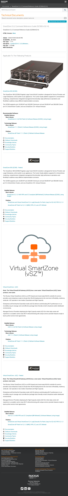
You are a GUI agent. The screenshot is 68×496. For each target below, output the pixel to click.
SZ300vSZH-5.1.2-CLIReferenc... (19, 43)
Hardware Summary (6, 460)
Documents (5, 6)
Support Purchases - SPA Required (9, 462)
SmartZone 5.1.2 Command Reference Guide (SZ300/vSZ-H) (30, 6)
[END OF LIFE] (34, 75)
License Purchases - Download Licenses (11, 452)
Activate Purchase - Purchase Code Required (12, 464)
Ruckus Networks (34, 481)
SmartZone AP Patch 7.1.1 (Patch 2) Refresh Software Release (26, 133)
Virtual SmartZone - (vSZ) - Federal (13, 375)
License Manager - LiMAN (7, 451)
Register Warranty (39, 450)
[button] (65, 10)
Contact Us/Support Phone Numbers (44, 470)
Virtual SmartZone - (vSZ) (10, 287)
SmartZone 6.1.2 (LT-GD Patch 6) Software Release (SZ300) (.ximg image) (29, 119)
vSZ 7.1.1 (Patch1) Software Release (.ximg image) (23, 335)
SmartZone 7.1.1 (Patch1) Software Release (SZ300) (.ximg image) (27, 127)
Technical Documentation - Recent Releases (46, 460)
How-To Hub (38, 461)
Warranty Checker (39, 451)
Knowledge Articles (10, 142)
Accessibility (35, 492)
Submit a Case (4, 465)
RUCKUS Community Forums (42, 462)
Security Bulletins (10, 147)
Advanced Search (39, 458)
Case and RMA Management (8, 461)
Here (14, 33)
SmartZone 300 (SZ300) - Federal (13, 167)
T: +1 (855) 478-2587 (34, 485)
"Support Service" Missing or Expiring (44, 452)
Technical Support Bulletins (41, 464)
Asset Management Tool (7, 458)
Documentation (9, 138)
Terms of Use (20, 492)
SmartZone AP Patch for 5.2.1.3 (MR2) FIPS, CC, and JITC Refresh (27, 205)
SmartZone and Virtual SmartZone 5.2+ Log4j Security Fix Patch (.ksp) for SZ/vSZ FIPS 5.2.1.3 (35, 202)
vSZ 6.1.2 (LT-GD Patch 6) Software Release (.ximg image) (25, 327)
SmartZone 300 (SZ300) (10, 91)
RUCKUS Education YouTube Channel (44, 465)
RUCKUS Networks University (42, 466)
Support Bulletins (10, 149)
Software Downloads (11, 140)
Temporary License (6, 454)
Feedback (37, 471)
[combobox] (31, 10)
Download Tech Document (58, 21)
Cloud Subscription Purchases (8, 466)
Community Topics (10, 145)
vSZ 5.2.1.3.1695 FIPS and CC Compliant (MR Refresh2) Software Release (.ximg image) (34, 415)
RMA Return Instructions (41, 454)
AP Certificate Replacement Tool (9, 459)
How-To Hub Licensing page (8, 450)
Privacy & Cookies (28, 492)
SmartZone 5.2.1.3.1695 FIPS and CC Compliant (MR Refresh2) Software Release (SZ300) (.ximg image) (35, 195)
